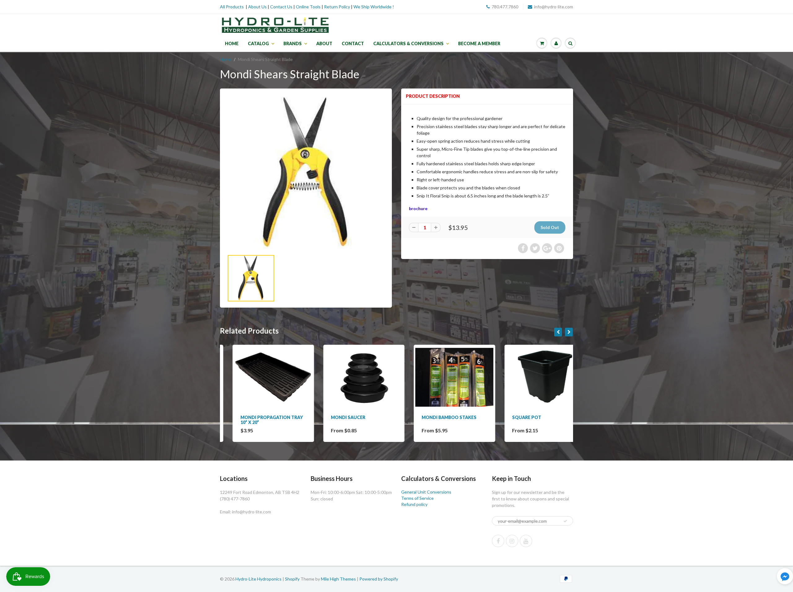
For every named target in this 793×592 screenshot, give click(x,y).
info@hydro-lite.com (553, 6)
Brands (292, 43)
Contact (353, 43)
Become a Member (479, 43)
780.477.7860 (505, 6)
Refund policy (414, 504)
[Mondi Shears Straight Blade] (306, 173)
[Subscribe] (565, 521)
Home (232, 43)
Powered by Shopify (378, 578)
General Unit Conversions (426, 492)
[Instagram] (512, 541)
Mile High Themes (338, 578)
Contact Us (281, 6)
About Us (257, 6)
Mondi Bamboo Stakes (436, 417)
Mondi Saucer (335, 417)
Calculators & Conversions (408, 43)
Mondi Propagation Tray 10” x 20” (259, 420)
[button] (785, 577)
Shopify (292, 578)
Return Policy (337, 6)
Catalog (258, 43)
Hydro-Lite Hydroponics (258, 578)
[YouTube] (526, 541)
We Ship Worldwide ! (373, 6)
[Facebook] (498, 541)
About (324, 43)
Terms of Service (417, 498)
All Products (232, 6)
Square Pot (514, 417)
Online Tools (308, 6)
